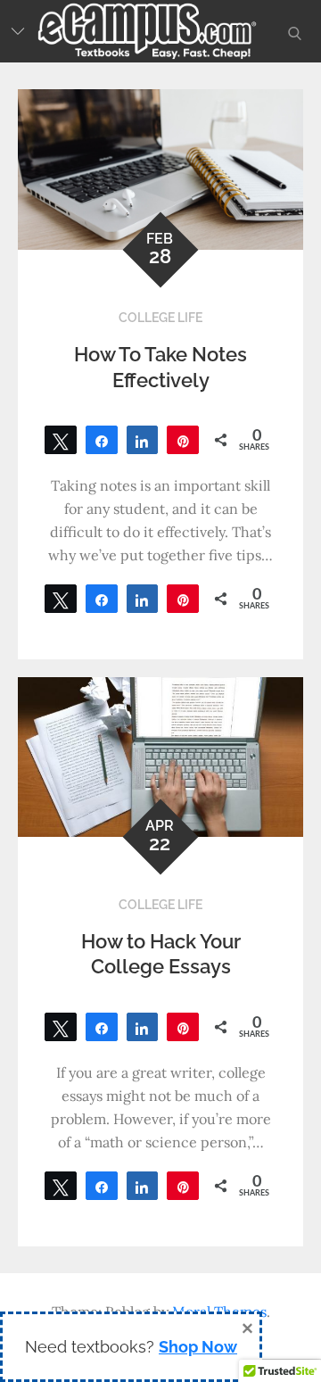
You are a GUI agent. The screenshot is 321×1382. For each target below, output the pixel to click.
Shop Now (198, 1346)
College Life (160, 317)
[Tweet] (60, 439)
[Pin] (183, 439)
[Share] (101, 439)
